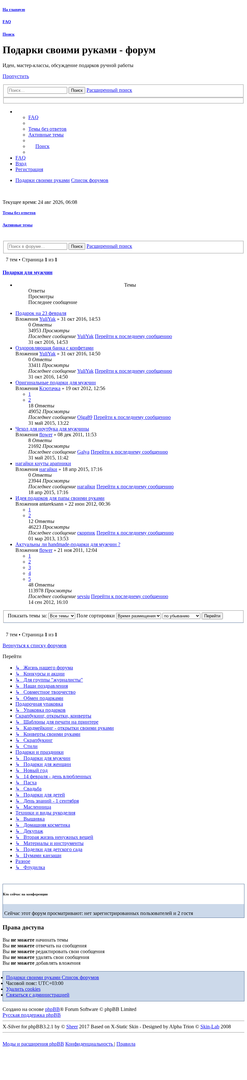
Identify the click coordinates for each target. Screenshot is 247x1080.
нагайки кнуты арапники (43, 463)
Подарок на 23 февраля (40, 313)
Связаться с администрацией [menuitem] (37, 994)
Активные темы (17, 224)
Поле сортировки (96, 615)
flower (45, 434)
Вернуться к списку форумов (35, 645)
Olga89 (84, 417)
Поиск (8, 34)
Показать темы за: (28, 615)
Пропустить (16, 76)
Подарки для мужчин (27, 272)
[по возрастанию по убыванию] (181, 615)
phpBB (52, 1009)
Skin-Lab (209, 1026)
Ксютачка (49, 388)
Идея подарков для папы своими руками (60, 498)
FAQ (7, 21)
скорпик (86, 533)
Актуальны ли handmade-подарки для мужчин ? (67, 544)
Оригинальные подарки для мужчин (55, 382)
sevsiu (83, 596)
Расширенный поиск (109, 90)
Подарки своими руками (34, 977)
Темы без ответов (19, 212)
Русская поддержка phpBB (32, 1015)
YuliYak (47, 319)
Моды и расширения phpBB (33, 1044)
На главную (14, 9)
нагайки (48, 469)
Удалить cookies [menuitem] (23, 989)
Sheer (72, 1026)
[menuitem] (47, 129)
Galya (83, 452)
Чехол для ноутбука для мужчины (52, 428)
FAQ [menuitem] (33, 117)
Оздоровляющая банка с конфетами (54, 348)
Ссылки (31, 111)
